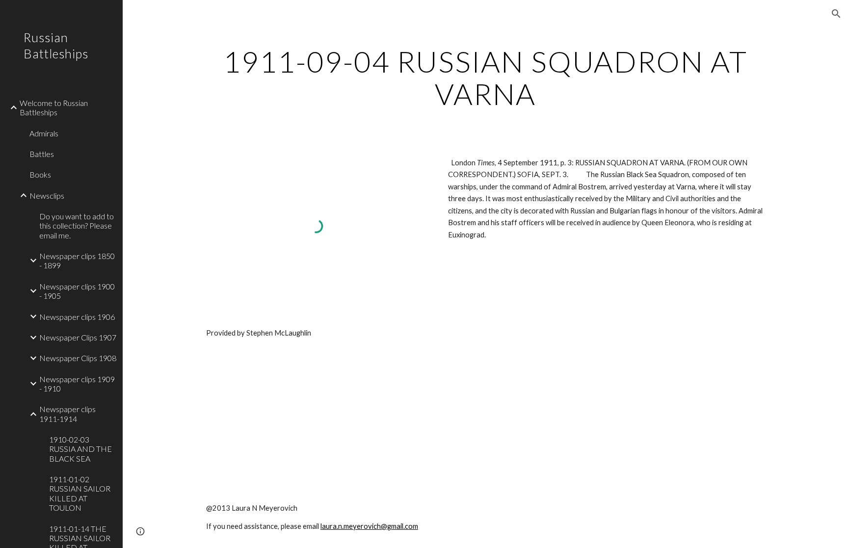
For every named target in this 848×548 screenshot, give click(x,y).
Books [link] (40, 174)
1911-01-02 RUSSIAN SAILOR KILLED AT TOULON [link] (79, 493)
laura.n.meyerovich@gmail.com (369, 526)
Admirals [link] (43, 133)
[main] (485, 77)
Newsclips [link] (46, 195)
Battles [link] (41, 153)
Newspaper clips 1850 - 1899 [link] (77, 260)
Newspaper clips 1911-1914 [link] (67, 413)
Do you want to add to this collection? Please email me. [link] (76, 225)
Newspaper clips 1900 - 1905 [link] (77, 291)
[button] (836, 14)
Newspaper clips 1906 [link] (77, 316)
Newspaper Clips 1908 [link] (77, 358)
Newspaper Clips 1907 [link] (77, 337)
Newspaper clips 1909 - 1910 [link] (77, 383)
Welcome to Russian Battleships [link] (54, 107)
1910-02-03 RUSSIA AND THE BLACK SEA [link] (80, 449)
